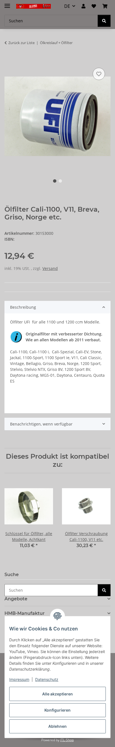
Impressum (19, 679)
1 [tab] (54, 181)
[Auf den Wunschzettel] (99, 74)
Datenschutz (46, 679)
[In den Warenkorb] (8, 60)
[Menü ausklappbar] (7, 3)
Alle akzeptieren (57, 694)
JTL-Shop (67, 740)
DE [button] (67, 6)
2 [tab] (60, 181)
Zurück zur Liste (21, 42)
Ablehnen (57, 726)
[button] (83, 6)
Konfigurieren (57, 710)
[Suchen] (104, 21)
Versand (50, 268)
